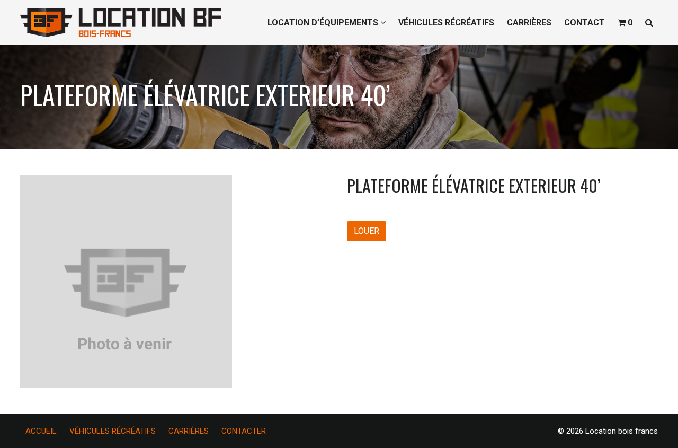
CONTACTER (243, 431)
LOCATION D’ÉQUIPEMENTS (323, 22)
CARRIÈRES (529, 22)
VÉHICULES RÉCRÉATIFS (446, 22)
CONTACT (584, 22)
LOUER (366, 231)
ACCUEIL (41, 431)
